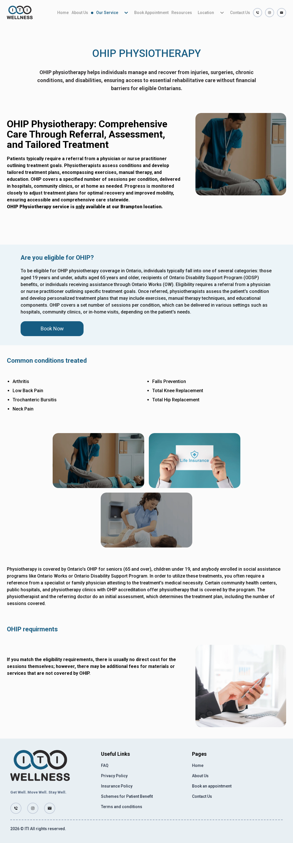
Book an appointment (211, 786)
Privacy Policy (114, 775)
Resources (181, 12)
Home (63, 12)
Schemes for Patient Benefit (127, 796)
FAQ (104, 765)
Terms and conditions (121, 806)
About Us (80, 12)
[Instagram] (269, 12)
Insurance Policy (116, 786)
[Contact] (257, 12)
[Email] (281, 12)
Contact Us (240, 12)
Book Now (52, 329)
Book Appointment (151, 12)
